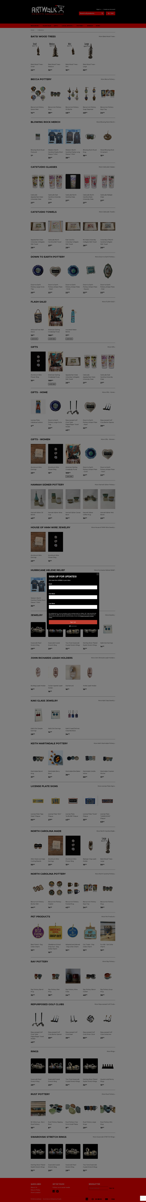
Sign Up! (73, 622)
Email (50, 583)
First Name (52, 593)
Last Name (52, 603)
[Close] (98, 574)
